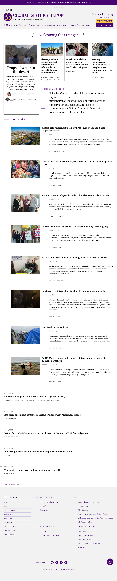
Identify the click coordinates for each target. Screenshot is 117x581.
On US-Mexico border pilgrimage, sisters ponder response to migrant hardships (74, 359)
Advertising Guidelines (46, 569)
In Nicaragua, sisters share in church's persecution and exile (73, 291)
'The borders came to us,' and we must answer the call (32, 470)
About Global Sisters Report (89, 502)
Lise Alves (71, 72)
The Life (43, 506)
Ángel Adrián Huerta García (16, 437)
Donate (43, 532)
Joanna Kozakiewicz (58, 216)
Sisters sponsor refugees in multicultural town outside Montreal (75, 195)
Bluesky (52, 562)
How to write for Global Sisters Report (93, 514)
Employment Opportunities (89, 543)
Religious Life (10, 523)
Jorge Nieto (10, 400)
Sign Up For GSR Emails (87, 536)
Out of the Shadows (46, 25)
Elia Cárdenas (56, 247)
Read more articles (11, 484)
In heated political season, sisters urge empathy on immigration (38, 451)
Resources (44, 510)
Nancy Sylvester (57, 348)
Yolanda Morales (21, 400)
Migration (8, 515)
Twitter (56, 562)
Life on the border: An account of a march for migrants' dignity (75, 226)
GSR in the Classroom (66, 25)
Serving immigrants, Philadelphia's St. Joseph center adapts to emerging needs (102, 66)
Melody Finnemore (58, 151)
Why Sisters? (83, 510)
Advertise (81, 547)
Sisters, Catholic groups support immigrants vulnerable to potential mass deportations (49, 66)
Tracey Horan (11, 418)
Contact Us (82, 532)
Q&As (33, 25)
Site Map (70, 569)
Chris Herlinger (53, 80)
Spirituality (9, 531)
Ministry (8, 518)
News (15, 25)
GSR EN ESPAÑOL (104, 21)
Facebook (61, 562)
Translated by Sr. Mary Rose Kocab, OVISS (44, 400)
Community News (85, 540)
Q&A (5, 506)
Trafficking (9, 535)
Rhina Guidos (56, 185)
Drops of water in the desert (21, 70)
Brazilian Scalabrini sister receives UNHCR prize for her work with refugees (77, 63)
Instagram (65, 562)
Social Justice (10, 527)
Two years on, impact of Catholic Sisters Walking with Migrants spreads (42, 415)
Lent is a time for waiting (55, 327)
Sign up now (104, 17)
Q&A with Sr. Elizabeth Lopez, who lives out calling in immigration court (77, 162)
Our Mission (83, 506)
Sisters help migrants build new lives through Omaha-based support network (73, 129)
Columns (24, 25)
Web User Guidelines (61, 569)
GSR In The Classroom (49, 502)
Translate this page (105, 25)
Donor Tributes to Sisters (50, 536)
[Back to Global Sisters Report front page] (35, 17)
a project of (58, 2)
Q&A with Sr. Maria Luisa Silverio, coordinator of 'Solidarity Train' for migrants (46, 433)
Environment (10, 510)
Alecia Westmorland (58, 281)
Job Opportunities (85, 522)
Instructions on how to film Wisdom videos (95, 518)
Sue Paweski (10, 474)
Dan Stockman (48, 77)
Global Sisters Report (110, 562)
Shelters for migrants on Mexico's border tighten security (34, 396)
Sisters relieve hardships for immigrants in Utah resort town (74, 257)
